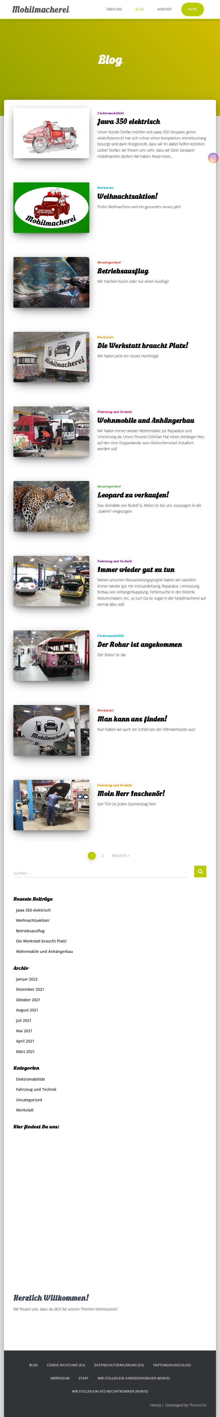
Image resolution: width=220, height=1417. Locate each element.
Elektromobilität (110, 113)
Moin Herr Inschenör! (131, 793)
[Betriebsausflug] (51, 282)
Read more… (162, 156)
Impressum (59, 1378)
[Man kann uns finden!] (51, 730)
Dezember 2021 (30, 989)
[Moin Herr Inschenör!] (51, 805)
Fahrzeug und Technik (114, 411)
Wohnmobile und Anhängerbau (145, 420)
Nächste (119, 855)
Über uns (114, 9)
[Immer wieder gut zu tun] (51, 581)
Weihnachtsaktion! (127, 196)
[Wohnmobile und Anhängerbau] (51, 431)
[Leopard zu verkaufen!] (51, 506)
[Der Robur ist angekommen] (51, 655)
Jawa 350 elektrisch (128, 121)
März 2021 (25, 1051)
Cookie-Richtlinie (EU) (66, 1365)
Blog (139, 9)
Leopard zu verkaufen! (133, 495)
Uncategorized (108, 262)
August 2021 (27, 1009)
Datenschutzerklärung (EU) (119, 1365)
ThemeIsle (198, 1405)
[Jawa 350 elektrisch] (51, 133)
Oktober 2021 (28, 999)
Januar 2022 (27, 979)
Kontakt (164, 9)
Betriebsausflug (122, 271)
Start (84, 1378)
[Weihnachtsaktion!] (51, 207)
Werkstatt (105, 187)
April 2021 (25, 1041)
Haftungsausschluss (172, 1365)
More (192, 9)
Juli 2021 (23, 1020)
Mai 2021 (24, 1030)
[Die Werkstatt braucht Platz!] (51, 357)
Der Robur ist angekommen (139, 644)
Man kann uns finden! (132, 719)
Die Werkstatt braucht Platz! (142, 345)
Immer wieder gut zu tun (135, 569)
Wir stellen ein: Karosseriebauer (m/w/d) (134, 1378)
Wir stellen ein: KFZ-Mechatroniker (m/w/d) (110, 1391)
